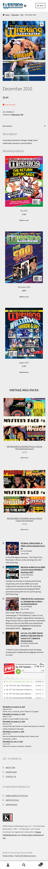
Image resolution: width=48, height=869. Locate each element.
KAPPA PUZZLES (12, 800)
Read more (24, 372)
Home (7, 15)
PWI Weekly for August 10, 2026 (14, 721)
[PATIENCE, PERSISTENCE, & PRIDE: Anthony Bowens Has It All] (12, 548)
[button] (42, 24)
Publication (15, 15)
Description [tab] (7, 126)
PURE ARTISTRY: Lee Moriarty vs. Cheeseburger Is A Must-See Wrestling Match (32, 601)
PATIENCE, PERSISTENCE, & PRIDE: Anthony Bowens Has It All (33, 546)
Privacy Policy (8, 856)
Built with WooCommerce (25, 856)
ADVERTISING (11, 772)
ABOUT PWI (10, 767)
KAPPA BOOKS (11, 804)
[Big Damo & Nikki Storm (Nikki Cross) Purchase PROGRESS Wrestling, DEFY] (12, 572)
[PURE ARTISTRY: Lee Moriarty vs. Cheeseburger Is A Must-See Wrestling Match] (12, 603)
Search (24, 865)
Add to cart (24, 220)
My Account (8, 865)
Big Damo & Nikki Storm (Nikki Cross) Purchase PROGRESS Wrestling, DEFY (33, 569)
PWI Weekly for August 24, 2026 (14, 707)
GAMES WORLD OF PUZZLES (17, 795)
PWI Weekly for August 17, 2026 (14, 714)
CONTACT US (11, 776)
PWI (22, 15)
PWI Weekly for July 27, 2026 (13, 741)
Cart (37, 863)
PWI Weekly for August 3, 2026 (13, 732)
